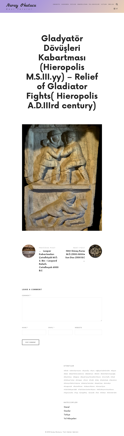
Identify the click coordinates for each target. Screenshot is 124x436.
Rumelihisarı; (78, 386)
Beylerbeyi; (68, 377)
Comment (26, 295)
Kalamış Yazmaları (87, 383)
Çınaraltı (91, 393)
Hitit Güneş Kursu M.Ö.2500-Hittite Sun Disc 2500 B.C (82, 254)
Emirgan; (79, 380)
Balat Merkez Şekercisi (77, 374)
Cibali (113, 377)
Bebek (97, 374)
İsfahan (103, 393)
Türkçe (67, 415)
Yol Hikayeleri (70, 418)
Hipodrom (113, 380)
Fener (86, 380)
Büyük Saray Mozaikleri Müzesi (91, 377)
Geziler (67, 411)
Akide (66, 371)
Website (78, 327)
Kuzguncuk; (68, 386)
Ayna (92, 371)
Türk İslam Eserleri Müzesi (87, 389)
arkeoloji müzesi (75, 371)
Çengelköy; (83, 393)
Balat (66, 374)
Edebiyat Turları (69, 380)
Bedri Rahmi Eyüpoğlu (108, 374)
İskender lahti (112, 393)
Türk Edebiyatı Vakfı (71, 389)
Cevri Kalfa (106, 377)
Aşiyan (114, 371)
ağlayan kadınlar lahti (103, 371)
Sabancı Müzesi (90, 386)
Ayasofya (86, 371)
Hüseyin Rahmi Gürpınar (72, 383)
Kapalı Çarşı (99, 383)
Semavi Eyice (101, 386)
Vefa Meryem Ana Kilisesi (106, 389)
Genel (67, 407)
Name (25, 327)
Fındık (92, 380)
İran (98, 393)
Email (51, 327)
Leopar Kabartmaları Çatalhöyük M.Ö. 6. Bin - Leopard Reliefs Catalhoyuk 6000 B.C (42, 259)
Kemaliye (108, 383)
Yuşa (76, 393)
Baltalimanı (89, 374)
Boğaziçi (76, 377)
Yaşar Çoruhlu (69, 393)
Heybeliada (104, 380)
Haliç (97, 380)
